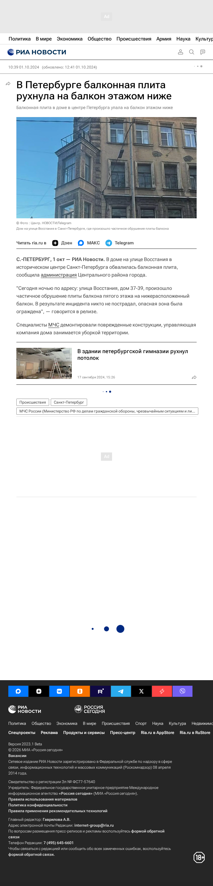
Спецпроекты (21, 732)
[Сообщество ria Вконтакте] (59, 691)
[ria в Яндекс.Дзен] (39, 691)
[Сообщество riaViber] (182, 691)
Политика (17, 723)
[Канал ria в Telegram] (121, 691)
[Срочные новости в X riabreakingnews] (162, 691)
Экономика (67, 723)
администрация (59, 275)
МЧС (53, 325)
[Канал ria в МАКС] (18, 691)
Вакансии (17, 755)
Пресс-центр (122, 732)
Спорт (141, 723)
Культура (177, 723)
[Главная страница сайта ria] (36, 52)
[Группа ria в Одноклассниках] (80, 691)
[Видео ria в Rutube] (100, 691)
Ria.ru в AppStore (157, 732)
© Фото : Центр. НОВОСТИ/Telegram (43, 223)
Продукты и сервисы (84, 732)
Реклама (49, 732)
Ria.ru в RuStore (195, 732)
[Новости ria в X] (141, 691)
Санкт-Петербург (69, 402)
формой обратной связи (31, 854)
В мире (89, 723)
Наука (157, 723)
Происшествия (32, 402)
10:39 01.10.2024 (23, 67)
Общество (41, 723)
